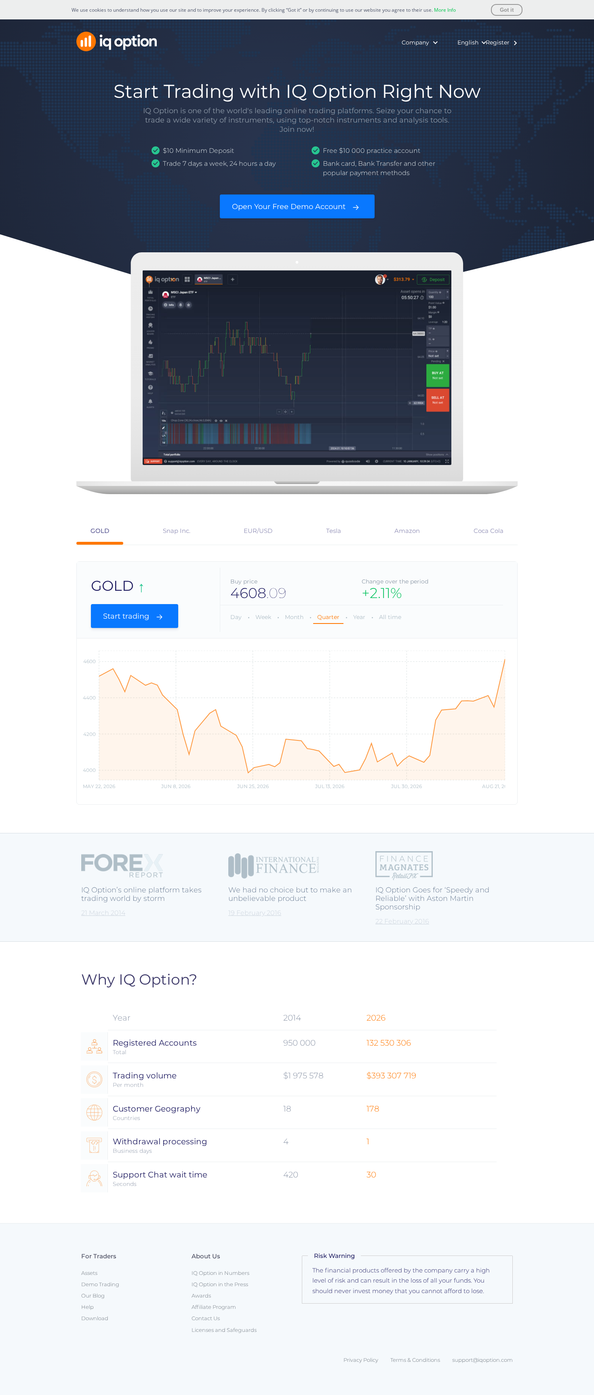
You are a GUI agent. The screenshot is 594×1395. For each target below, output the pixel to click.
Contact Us (206, 1318)
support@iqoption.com (482, 1360)
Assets (89, 1273)
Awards (383, 85)
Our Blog (93, 1295)
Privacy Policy (360, 1360)
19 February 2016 (254, 913)
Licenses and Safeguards (224, 1330)
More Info (445, 9)
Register (498, 42)
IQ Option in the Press (404, 73)
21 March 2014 (103, 913)
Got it (507, 10)
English (467, 42)
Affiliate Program (214, 1307)
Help (87, 1307)
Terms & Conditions (415, 1360)
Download (94, 1318)
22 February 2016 (402, 921)
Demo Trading (100, 1284)
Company (415, 42)
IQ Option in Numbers (404, 61)
